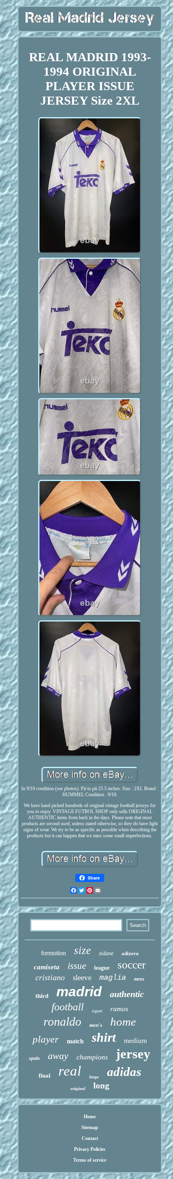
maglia (112, 977)
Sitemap (89, 1127)
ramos (119, 1009)
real (69, 1071)
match (75, 1041)
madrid (79, 991)
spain (34, 1058)
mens (139, 979)
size (82, 950)
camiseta (47, 967)
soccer (131, 964)
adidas (124, 1072)
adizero (130, 953)
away (58, 1056)
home (123, 1021)
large (94, 1076)
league (101, 968)
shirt (104, 1037)
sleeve (82, 977)
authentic (127, 994)
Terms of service (89, 1160)
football (67, 1007)
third (41, 996)
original (77, 1088)
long (101, 1085)
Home (90, 1116)
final (44, 1075)
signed (97, 1011)
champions (92, 1057)
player (46, 1039)
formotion (53, 953)
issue (77, 966)
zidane (106, 953)
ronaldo (62, 1021)
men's (95, 1025)
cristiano (50, 977)
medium (135, 1041)
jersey (133, 1054)
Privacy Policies (89, 1149)
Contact (90, 1138)
